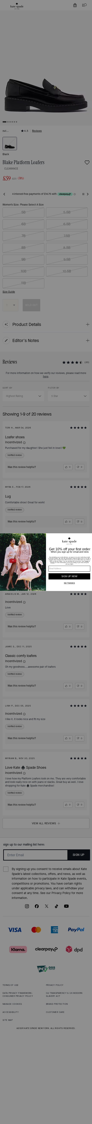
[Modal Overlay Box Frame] (46, 562)
